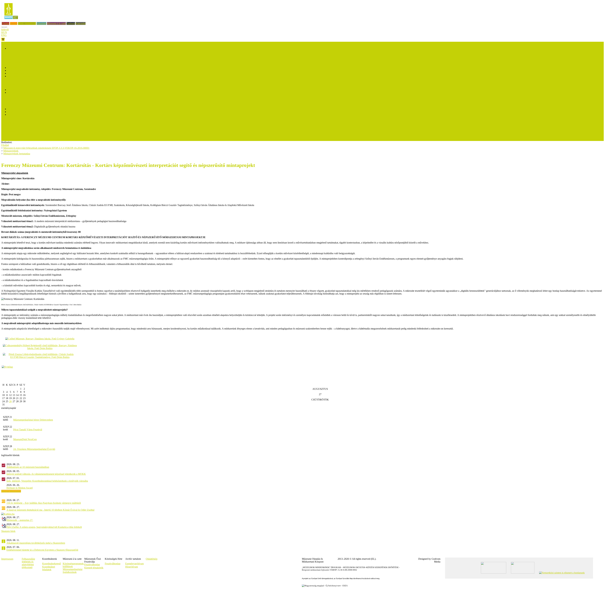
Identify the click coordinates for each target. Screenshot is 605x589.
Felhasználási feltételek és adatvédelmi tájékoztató (28, 563)
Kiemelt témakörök (93, 567)
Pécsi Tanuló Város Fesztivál (27, 429)
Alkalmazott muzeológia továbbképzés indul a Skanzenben (35, 543)
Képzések (41, 23)
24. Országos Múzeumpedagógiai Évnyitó (34, 449)
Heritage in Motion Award (19, 487)
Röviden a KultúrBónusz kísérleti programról (30, 89)
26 (10, 401)
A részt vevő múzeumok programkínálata (28, 92)
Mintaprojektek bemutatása (21, 109)
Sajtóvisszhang (8, 131)
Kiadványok (7, 125)
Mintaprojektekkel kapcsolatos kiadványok (29, 114)
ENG (4, 35)
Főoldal (5, 23)
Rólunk (13, 23)
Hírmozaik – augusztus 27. (19, 520)
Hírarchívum (131, 566)
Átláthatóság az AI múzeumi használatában (27, 467)
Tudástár (70, 23)
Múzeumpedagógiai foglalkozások (72, 570)
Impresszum (7, 559)
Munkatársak (7, 122)
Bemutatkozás (15, 67)
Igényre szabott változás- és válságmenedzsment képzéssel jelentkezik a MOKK (46, 474)
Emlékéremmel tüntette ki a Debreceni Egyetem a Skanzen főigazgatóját (42, 550)
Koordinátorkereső (51, 563)
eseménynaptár (8, 408)
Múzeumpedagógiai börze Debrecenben (33, 419)
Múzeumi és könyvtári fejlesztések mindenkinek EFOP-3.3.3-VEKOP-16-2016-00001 (46, 148)
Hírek (4, 56)
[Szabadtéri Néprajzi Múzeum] (11, 20)
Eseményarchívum (134, 563)
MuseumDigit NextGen (25, 439)
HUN (4, 32)
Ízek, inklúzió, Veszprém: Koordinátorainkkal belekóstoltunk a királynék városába (47, 481)
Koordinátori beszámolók (20, 76)
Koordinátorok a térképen (20, 73)
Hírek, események (27, 23)
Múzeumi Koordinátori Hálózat (23, 70)
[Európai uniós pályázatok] (7, 367)
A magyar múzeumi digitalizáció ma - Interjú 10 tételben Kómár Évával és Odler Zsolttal (50, 510)
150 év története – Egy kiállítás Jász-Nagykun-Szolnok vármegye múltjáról (43, 503)
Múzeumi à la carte (56, 23)
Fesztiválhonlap (112, 563)
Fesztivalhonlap (92, 564)
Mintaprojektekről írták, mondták (24, 111)
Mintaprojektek (10, 150)
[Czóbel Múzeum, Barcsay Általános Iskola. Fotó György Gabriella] (39, 338)
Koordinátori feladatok (48, 568)
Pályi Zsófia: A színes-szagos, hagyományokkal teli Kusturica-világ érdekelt (44, 527)
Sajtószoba (6, 128)
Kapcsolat (81, 23)
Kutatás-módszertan (11, 100)
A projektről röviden (18, 48)
